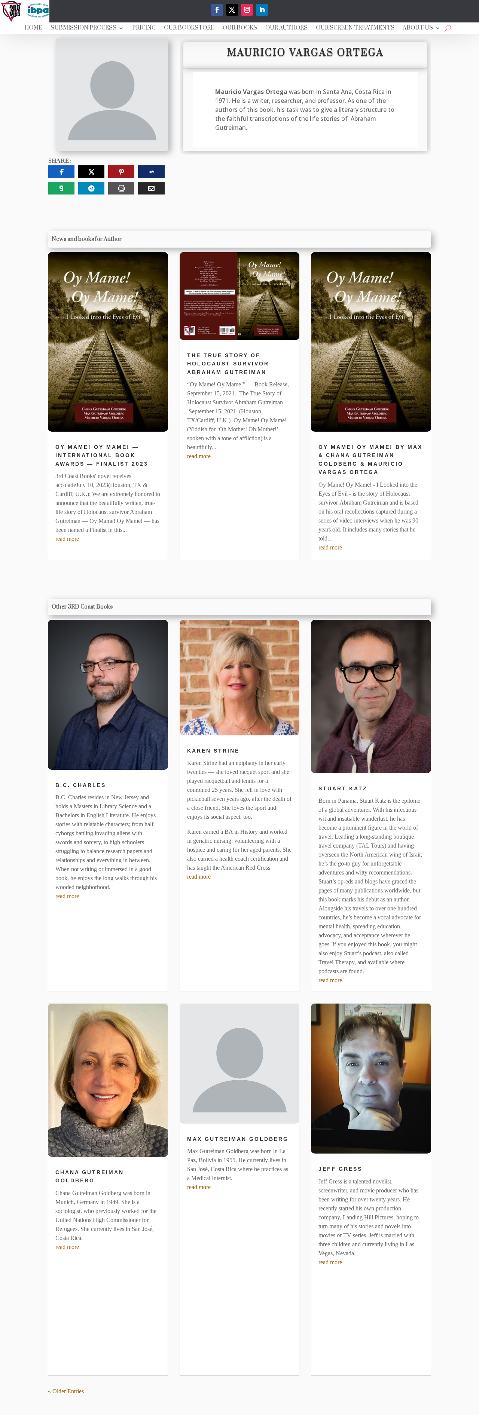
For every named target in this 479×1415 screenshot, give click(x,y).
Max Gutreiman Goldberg (238, 1139)
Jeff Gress (340, 1169)
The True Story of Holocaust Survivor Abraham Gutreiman (228, 363)
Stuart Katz (342, 788)
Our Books (240, 28)
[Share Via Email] (151, 188)
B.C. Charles (80, 785)
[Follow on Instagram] (247, 10)
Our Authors (286, 28)
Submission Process (83, 28)
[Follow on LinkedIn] (262, 10)
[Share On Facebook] (61, 171)
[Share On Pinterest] (121, 171)
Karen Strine (213, 751)
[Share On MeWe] (151, 171)
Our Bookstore (189, 28)
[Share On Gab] (61, 188)
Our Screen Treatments (355, 28)
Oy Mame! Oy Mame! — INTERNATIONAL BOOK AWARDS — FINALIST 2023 (101, 455)
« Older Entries (66, 1391)
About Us (418, 28)
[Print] (121, 188)
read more (67, 539)
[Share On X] (91, 171)
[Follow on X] (232, 10)
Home (33, 28)
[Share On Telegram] (91, 188)
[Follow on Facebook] (217, 10)
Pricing (144, 28)
